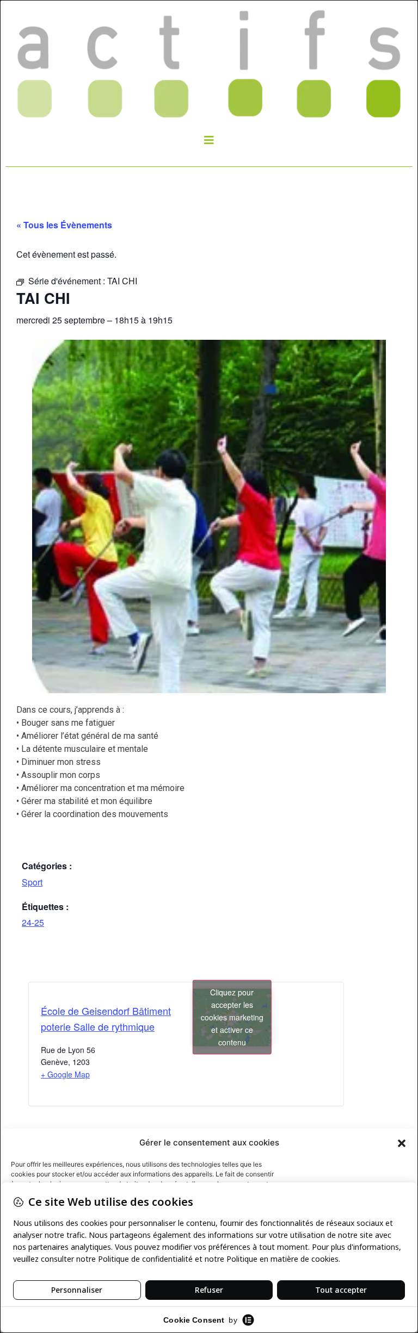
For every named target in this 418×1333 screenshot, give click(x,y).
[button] (401, 1142)
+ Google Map (65, 1074)
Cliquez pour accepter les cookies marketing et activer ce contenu (232, 1017)
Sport (32, 882)
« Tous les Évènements (64, 225)
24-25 (33, 922)
